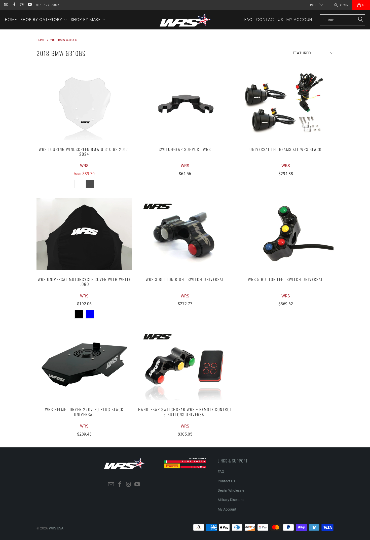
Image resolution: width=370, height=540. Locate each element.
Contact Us (226, 481)
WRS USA (56, 528)
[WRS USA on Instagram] (22, 5)
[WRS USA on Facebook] (14, 5)
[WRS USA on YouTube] (29, 5)
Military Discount (231, 500)
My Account (227, 509)
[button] (43, 19)
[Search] (360, 20)
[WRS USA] (185, 20)
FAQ (221, 472)
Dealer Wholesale (231, 490)
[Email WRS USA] (6, 5)
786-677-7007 (47, 5)
